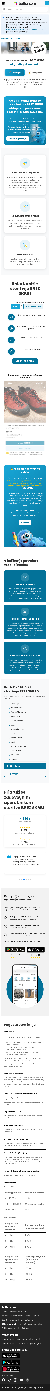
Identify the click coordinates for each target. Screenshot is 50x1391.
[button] (19, 879)
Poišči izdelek (13, 766)
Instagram (15, 1380)
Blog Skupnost (32, 1315)
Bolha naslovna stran (25, 3)
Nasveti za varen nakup (13, 1315)
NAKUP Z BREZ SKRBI (25, 361)
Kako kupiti (14, 72)
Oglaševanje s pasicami (13, 1343)
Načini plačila (26, 1320)
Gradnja (14, 759)
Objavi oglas (13, 773)
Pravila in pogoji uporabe (30, 1324)
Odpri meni (3, 3)
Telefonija (15, 704)
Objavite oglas (34, 1343)
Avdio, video (16, 716)
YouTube (21, 1380)
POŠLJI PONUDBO (33, 306)
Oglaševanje (8, 1339)
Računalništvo (16, 708)
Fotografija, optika (18, 712)
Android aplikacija (11, 1362)
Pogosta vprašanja (17, 139)
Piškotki (25, 1328)
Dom (13, 733)
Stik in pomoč (9, 1324)
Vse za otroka (16, 738)
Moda (13, 725)
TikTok (9, 1380)
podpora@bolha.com (15, 29)
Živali (13, 742)
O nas (4, 1311)
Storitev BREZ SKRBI (19, 1311)
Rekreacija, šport (17, 729)
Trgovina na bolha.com (27, 1339)
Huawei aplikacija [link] (11, 1369)
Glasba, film (16, 751)
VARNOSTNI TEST (37, 29)
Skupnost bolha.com (27, 1380)
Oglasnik (5, 38)
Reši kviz (25, 522)
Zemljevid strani (9, 1320)
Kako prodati (35, 72)
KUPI (15, 306)
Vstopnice (15, 755)
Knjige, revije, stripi (19, 746)
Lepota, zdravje (17, 721)
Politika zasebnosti (10, 1328)
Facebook (3, 1380)
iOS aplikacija (11, 1355)
